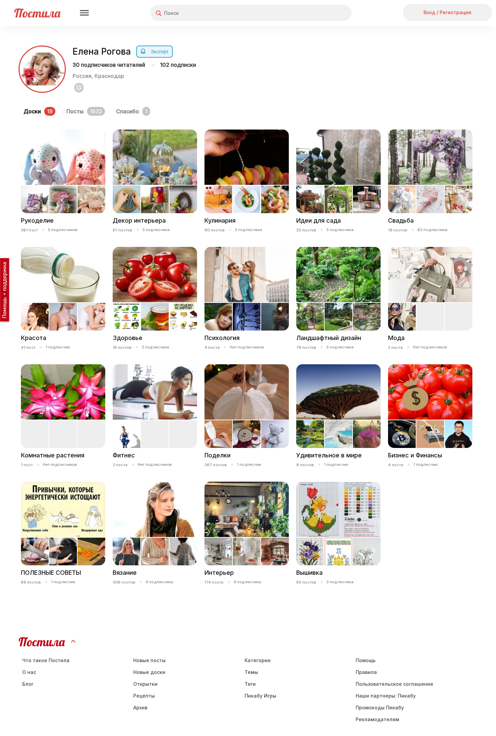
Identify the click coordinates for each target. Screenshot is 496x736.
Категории (258, 660)
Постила (37, 13)
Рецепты (144, 696)
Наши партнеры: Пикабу (386, 696)
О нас (29, 672)
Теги (250, 684)
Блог (27, 684)
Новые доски (149, 672)
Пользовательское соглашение (394, 684)
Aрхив (140, 707)
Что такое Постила (46, 660)
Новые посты (149, 660)
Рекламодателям (377, 719)
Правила (366, 672)
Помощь (366, 660)
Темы (251, 672)
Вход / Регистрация (447, 12)
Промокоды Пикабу (380, 707)
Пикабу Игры (260, 696)
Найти (321, 13)
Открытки (145, 684)
